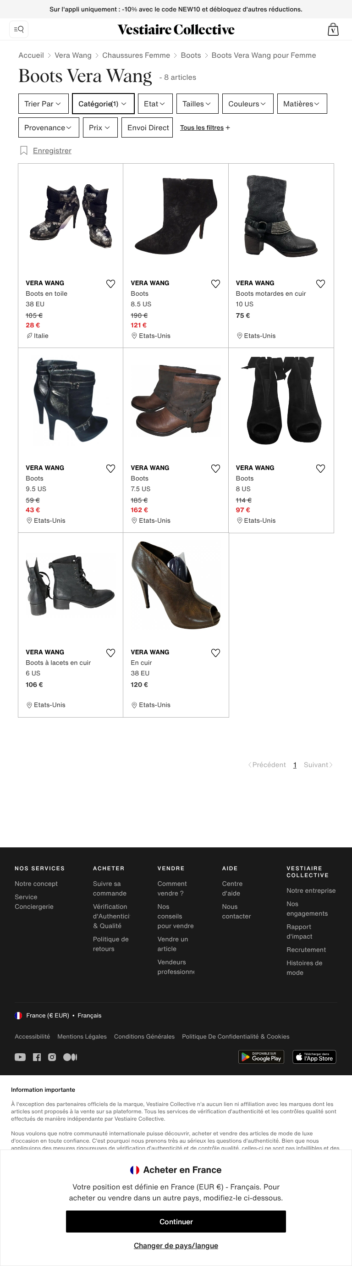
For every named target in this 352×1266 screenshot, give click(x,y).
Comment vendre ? (172, 888)
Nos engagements (307, 908)
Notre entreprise (311, 891)
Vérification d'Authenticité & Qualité (114, 916)
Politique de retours (111, 944)
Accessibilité (32, 1036)
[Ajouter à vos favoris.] (110, 283)
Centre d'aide (232, 888)
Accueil (31, 55)
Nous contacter (236, 911)
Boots (191, 55)
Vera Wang (73, 55)
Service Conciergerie (34, 902)
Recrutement (306, 950)
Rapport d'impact (299, 931)
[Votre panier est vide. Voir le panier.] (333, 29)
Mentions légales (81, 1036)
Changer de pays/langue (176, 1245)
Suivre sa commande (109, 888)
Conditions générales (144, 1036)
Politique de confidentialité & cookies (235, 1036)
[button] (333, 29)
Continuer (176, 1221)
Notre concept (36, 884)
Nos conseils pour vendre (176, 916)
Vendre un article (173, 944)
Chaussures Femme (136, 55)
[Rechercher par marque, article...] (18, 29)
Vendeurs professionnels (180, 967)
